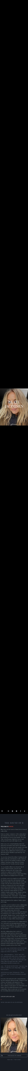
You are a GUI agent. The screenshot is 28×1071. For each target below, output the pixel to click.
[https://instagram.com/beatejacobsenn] (8, 811)
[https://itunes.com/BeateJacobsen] (24, 811)
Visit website (17, 1059)
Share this (10, 1059)
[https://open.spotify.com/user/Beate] (16, 811)
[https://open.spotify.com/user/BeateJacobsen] (12, 811)
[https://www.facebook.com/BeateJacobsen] (20, 811)
